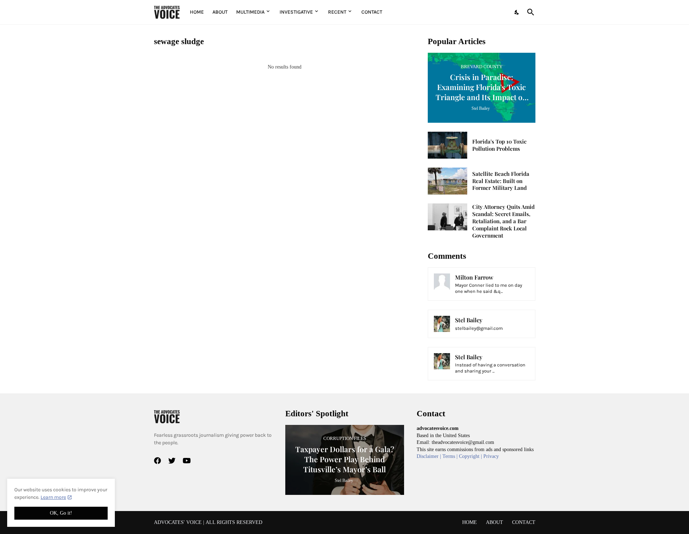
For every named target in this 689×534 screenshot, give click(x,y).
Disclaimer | (429, 456)
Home (197, 12)
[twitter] (171, 460)
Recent (337, 12)
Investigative (296, 12)
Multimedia (250, 12)
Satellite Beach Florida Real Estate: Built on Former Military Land (500, 181)
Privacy (491, 456)
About (220, 12)
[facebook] (157, 460)
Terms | (450, 456)
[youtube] (187, 460)
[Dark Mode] (517, 12)
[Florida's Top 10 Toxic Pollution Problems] (447, 145)
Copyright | (471, 456)
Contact (371, 12)
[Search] (529, 12)
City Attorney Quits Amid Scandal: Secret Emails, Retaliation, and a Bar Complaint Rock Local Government (503, 221)
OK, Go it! (61, 513)
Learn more (53, 497)
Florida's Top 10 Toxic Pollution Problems (499, 145)
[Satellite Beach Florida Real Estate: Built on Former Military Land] (447, 181)
